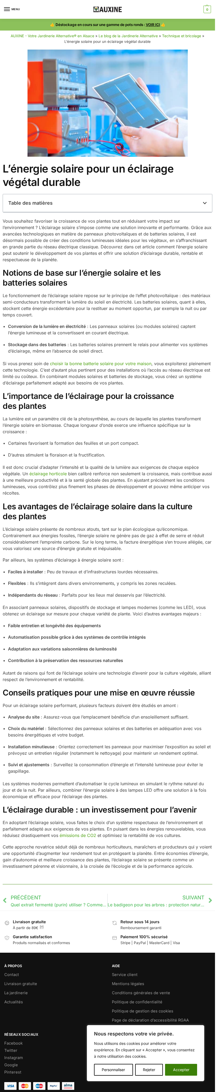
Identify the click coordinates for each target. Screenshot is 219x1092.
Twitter (10, 1050)
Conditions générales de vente (141, 992)
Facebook (13, 1043)
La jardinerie (16, 992)
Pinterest (12, 1072)
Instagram (13, 1057)
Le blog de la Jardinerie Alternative (128, 36)
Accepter (181, 1069)
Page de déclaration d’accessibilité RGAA (150, 1020)
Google (11, 1065)
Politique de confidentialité (137, 1002)
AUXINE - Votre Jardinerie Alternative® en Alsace (52, 36)
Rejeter (149, 1069)
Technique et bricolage (181, 36)
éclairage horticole (48, 473)
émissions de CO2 (78, 835)
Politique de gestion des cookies (142, 1011)
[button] (206, 9)
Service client (125, 974)
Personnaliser (113, 1069)
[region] (145, 1053)
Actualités (13, 1002)
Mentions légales (128, 983)
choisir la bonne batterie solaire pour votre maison (100, 363)
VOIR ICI (153, 25)
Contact (11, 974)
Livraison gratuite (20, 983)
